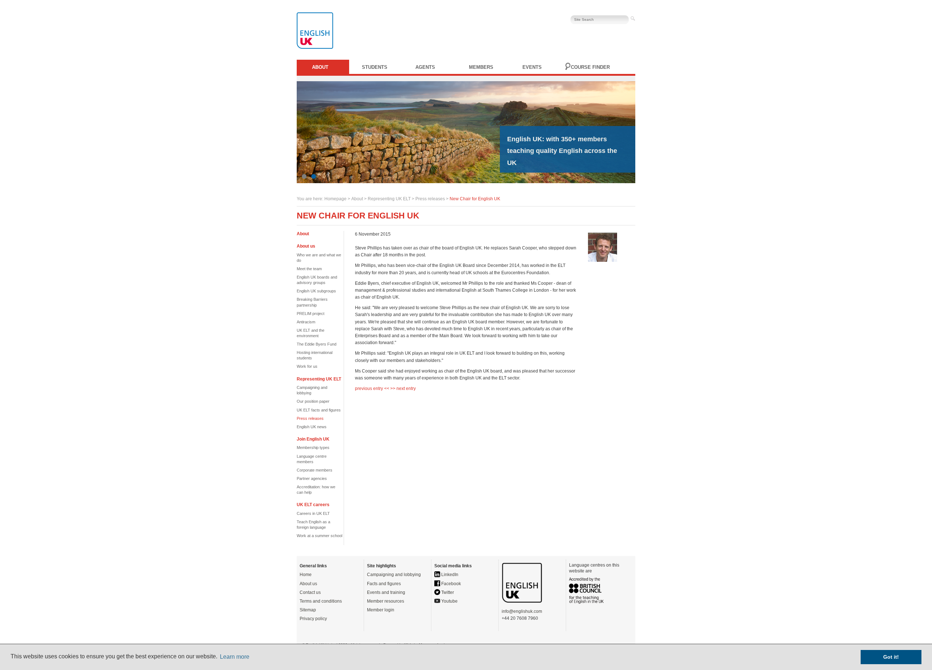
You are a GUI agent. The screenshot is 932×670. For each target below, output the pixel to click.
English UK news (312, 427)
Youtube (449, 601)
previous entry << (372, 388)
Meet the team (309, 269)
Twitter (447, 592)
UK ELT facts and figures (319, 410)
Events (532, 67)
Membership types (313, 447)
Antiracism (306, 322)
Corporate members (314, 470)
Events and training (386, 592)
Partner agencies (312, 478)
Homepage (335, 198)
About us (308, 583)
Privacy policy (313, 618)
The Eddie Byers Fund (316, 344)
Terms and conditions (321, 601)
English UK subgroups (316, 291)
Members (481, 67)
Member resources (385, 601)
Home (306, 574)
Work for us (307, 366)
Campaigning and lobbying (394, 574)
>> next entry (403, 388)
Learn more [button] (234, 657)
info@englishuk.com (522, 611)
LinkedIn (449, 574)
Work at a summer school (319, 535)
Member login (380, 609)
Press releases (430, 198)
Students (374, 67)
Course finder (590, 67)
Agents (425, 67)
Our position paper (313, 401)
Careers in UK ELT (313, 513)
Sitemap (308, 609)
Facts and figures (384, 583)
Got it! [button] (891, 657)
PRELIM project (310, 313)
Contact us (310, 592)
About (320, 67)
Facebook (450, 583)
